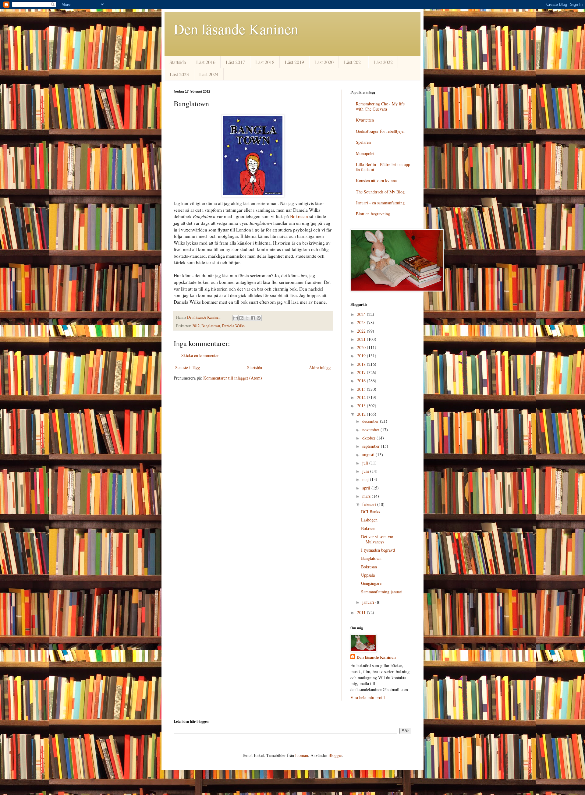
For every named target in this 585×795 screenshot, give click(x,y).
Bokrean (368, 528)
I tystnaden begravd (378, 550)
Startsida (177, 62)
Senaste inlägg (187, 367)
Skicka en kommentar (200, 355)
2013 (362, 405)
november (371, 430)
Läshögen (369, 520)
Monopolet (365, 153)
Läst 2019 (294, 62)
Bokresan (299, 216)
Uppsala (368, 575)
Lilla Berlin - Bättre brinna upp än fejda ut (383, 166)
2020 (362, 347)
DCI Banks (370, 511)
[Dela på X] (247, 318)
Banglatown (210, 325)
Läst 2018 (265, 62)
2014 (362, 397)
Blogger (335, 755)
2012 (196, 325)
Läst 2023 (179, 74)
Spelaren (363, 142)
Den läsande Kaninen (236, 28)
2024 (362, 314)
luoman (301, 755)
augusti (369, 455)
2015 (362, 389)
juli (365, 463)
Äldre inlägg (320, 367)
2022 (362, 331)
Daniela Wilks (233, 325)
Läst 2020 (324, 62)
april (366, 488)
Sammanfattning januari (381, 592)
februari (369, 504)
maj (366, 479)
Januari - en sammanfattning (380, 203)
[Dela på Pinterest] (259, 318)
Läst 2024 (208, 74)
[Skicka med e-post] (235, 318)
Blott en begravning (373, 214)
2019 (362, 356)
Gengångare (371, 583)
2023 (362, 322)
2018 (362, 364)
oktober (369, 438)
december (371, 421)
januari (368, 602)
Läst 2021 (353, 62)
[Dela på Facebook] (253, 318)
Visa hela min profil (367, 697)
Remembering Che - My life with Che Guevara (380, 106)
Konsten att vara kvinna (376, 180)
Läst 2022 (383, 62)
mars (367, 496)
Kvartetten (365, 120)
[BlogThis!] (241, 318)
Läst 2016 (205, 62)
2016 (362, 380)
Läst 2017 (235, 62)
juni (366, 471)
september (371, 446)
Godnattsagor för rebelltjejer (380, 131)
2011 (362, 612)
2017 (362, 372)
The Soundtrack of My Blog (380, 192)
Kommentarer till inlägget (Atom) (232, 378)
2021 (362, 339)
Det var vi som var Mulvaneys (377, 539)
